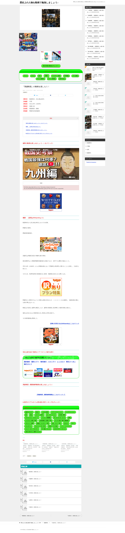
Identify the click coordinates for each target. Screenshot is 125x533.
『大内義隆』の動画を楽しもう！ (98, 110)
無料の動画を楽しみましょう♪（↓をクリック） (37, 123)
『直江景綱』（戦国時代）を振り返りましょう (98, 124)
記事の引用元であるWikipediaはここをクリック (64, 323)
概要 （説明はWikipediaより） (33, 126)
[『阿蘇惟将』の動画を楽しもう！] (32, 447)
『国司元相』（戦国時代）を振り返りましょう (98, 117)
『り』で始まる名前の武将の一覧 (98, 96)
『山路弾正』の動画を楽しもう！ (35, 500)
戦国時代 (25, 92)
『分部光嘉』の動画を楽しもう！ (98, 89)
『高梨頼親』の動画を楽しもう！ (28, 515)
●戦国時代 (89, 142)
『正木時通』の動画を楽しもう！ (35, 492)
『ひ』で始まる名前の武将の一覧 (98, 103)
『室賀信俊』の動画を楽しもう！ (98, 82)
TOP (31, 522)
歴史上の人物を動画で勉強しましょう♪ (39, 2)
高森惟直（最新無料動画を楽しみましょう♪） (36, 130)
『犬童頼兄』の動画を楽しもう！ (35, 507)
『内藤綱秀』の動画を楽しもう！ (35, 478)
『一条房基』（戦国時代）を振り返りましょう (98, 76)
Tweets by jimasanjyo (91, 162)
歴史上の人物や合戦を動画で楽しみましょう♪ (98, 69)
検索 (41, 183)
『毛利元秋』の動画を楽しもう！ (98, 131)
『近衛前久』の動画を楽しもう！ (74, 515)
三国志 (88, 146)
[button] (50, 18)
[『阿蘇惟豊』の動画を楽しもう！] (51, 447)
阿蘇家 (34, 456)
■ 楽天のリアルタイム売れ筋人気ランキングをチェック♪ (39, 133)
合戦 (88, 149)
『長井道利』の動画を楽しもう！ (35, 485)
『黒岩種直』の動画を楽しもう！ (35, 471)
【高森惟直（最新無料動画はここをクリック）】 (51, 394)
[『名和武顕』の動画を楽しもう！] (70, 447)
